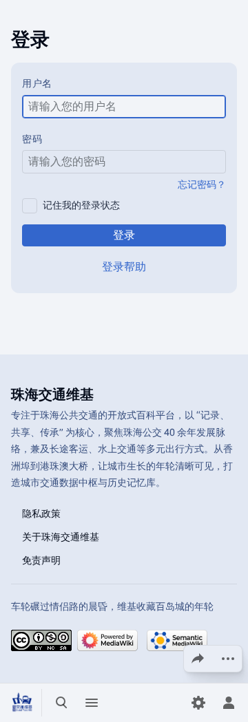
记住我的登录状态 (81, 205)
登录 (124, 235)
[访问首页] (22, 702)
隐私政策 (41, 512)
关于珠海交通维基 (60, 536)
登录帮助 (124, 266)
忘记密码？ (202, 184)
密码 (32, 139)
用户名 (37, 83)
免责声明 (41, 559)
